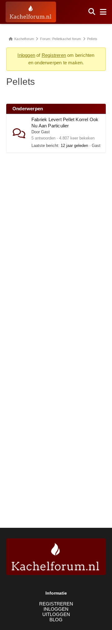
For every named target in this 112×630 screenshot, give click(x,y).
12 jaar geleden (74, 146)
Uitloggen (56, 614)
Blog (56, 619)
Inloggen (26, 55)
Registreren (54, 55)
